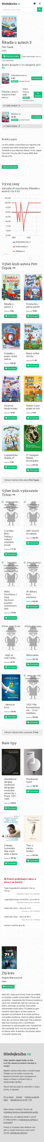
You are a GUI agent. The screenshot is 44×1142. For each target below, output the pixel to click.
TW (30, 1100)
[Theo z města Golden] (33, 828)
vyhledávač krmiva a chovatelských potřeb (21, 1112)
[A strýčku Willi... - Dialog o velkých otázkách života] (11, 514)
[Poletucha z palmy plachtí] (33, 287)
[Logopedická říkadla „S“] (11, 438)
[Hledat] (39, 9)
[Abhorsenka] (33, 638)
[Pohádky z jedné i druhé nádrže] (11, 336)
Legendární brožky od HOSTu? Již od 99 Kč (22, 899)
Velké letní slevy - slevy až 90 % (17, 917)
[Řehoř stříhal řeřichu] (33, 336)
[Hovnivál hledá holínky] (11, 389)
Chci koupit (11, 316)
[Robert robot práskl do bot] (33, 389)
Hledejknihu (11, 3)
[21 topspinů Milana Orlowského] (33, 438)
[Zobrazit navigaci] (39, 3)
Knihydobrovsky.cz (23, 894)
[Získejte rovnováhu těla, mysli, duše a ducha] (11, 828)
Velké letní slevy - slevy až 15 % (17, 908)
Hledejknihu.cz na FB (18, 1100)
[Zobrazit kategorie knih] (34, 3)
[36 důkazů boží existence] (33, 574)
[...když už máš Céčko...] (11, 638)
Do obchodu (36, 78)
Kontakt (19, 1097)
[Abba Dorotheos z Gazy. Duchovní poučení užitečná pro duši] (11, 574)
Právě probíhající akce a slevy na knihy (20, 880)
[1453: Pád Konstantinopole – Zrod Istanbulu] (33, 687)
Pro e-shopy (9, 1097)
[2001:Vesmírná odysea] (33, 514)
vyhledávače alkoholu (18, 1133)
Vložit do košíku (12, 56)
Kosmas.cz (25, 911)
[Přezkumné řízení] (33, 762)
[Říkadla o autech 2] (11, 287)
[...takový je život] (11, 687)
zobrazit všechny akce (13, 925)
